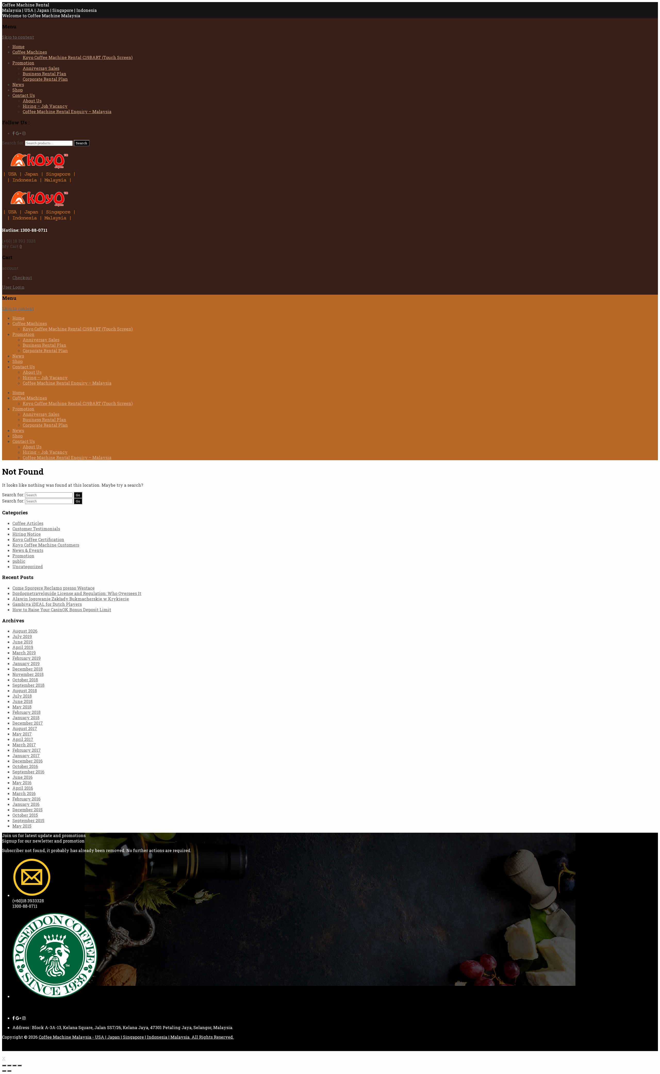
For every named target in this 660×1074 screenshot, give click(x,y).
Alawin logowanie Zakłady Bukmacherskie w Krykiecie (70, 598)
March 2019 (24, 652)
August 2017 (24, 728)
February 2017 (26, 750)
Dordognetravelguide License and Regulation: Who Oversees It (76, 593)
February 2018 (26, 712)
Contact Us (23, 95)
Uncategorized (27, 566)
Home (18, 46)
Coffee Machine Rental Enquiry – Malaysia (67, 111)
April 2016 (22, 788)
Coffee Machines (29, 52)
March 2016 (24, 793)
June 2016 (22, 777)
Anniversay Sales (41, 68)
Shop (17, 90)
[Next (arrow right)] (9, 1071)
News (18, 84)
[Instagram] (24, 133)
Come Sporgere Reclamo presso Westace (53, 588)
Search (81, 143)
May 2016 (21, 782)
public (18, 561)
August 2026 (24, 631)
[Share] (9, 1065)
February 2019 (26, 658)
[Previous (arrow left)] (4, 1071)
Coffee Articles (27, 523)
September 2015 (28, 820)
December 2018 (27, 669)
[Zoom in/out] (20, 1065)
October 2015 (25, 815)
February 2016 (26, 799)
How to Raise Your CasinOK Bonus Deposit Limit (61, 609)
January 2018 (25, 717)
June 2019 (22, 642)
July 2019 (22, 636)
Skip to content (18, 37)
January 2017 (26, 755)
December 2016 (27, 761)
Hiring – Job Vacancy (45, 106)
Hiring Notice (26, 534)
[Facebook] (13, 133)
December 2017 (27, 723)
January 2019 (26, 663)
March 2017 (24, 744)
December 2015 (27, 809)
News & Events (27, 550)
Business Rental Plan (44, 73)
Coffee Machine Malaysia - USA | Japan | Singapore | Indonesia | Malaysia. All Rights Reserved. (136, 1037)
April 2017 (22, 739)
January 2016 (25, 804)
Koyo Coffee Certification (38, 539)
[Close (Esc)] (4, 1065)
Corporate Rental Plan (45, 79)
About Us (32, 100)
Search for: (13, 142)
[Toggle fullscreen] (14, 1065)
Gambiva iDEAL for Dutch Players (47, 604)
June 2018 (22, 701)
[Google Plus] (18, 133)
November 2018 (28, 674)
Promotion (23, 62)
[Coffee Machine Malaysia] (39, 181)
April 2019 (22, 647)
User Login (13, 287)
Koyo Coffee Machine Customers (45, 545)
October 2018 (25, 679)
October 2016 (25, 766)
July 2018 (22, 696)
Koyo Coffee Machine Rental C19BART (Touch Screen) (78, 57)
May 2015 (21, 826)
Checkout (22, 277)
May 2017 (22, 734)
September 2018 (28, 685)
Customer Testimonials (36, 528)
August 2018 (24, 690)
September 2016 (28, 771)
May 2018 (21, 706)
